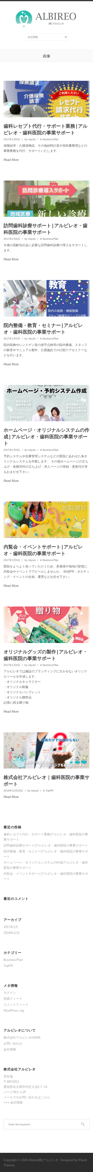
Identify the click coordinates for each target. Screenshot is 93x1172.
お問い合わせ (13, 1043)
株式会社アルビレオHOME (22, 1037)
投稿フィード (13, 998)
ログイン (10, 993)
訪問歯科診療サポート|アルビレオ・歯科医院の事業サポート (46, 228)
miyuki (32, 139)
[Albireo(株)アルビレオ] (46, 26)
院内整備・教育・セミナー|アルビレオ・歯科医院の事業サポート (43, 328)
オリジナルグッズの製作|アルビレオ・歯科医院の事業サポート (46, 654)
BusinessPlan (50, 139)
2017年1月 (11, 927)
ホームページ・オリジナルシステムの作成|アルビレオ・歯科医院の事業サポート (46, 436)
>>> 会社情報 (13, 1102)
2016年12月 (12, 933)
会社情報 (10, 1049)
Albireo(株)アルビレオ (43, 1160)
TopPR (49, 790)
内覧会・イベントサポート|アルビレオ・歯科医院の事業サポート (43, 550)
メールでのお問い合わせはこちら (27, 1097)
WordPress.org (14, 1010)
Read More (11, 160)
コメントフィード (16, 1004)
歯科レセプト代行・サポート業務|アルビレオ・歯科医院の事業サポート (46, 129)
